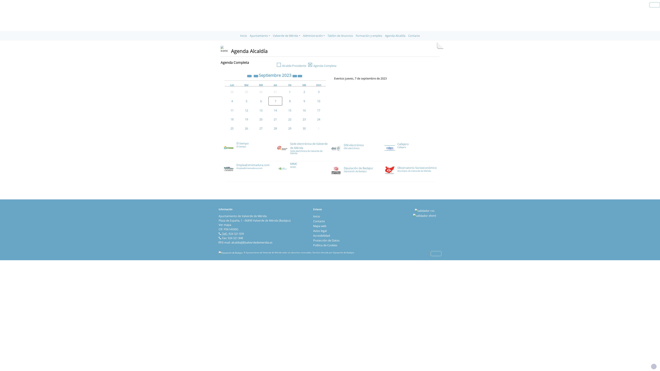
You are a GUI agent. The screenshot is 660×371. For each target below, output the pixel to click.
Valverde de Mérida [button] (285, 36)
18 (232, 119)
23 (304, 119)
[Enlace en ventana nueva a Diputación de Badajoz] (231, 252)
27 (260, 128)
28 (275, 128)
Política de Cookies (325, 245)
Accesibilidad (321, 236)
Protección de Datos (326, 240)
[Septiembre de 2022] (249, 76)
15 (289, 110)
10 (318, 101)
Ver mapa (225, 225)
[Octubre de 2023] (300, 76)
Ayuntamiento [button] (259, 36)
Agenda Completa (322, 66)
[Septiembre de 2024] (295, 76)
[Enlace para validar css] (424, 210)
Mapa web (319, 226)
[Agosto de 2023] (256, 76)
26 (246, 128)
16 (304, 110)
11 (232, 110)
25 (232, 128)
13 (260, 110)
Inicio (243, 36)
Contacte (414, 36)
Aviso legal (320, 231)
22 (289, 119)
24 (318, 119)
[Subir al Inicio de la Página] (654, 366)
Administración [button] (313, 36)
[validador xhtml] (424, 215)
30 (304, 128)
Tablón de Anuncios (340, 36)
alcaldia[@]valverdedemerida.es (251, 242)
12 (246, 110)
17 (318, 110)
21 (275, 119)
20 (260, 119)
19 (246, 119)
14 (275, 110)
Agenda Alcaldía (395, 36)
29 (289, 128)
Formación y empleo (369, 36)
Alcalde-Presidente (291, 66)
